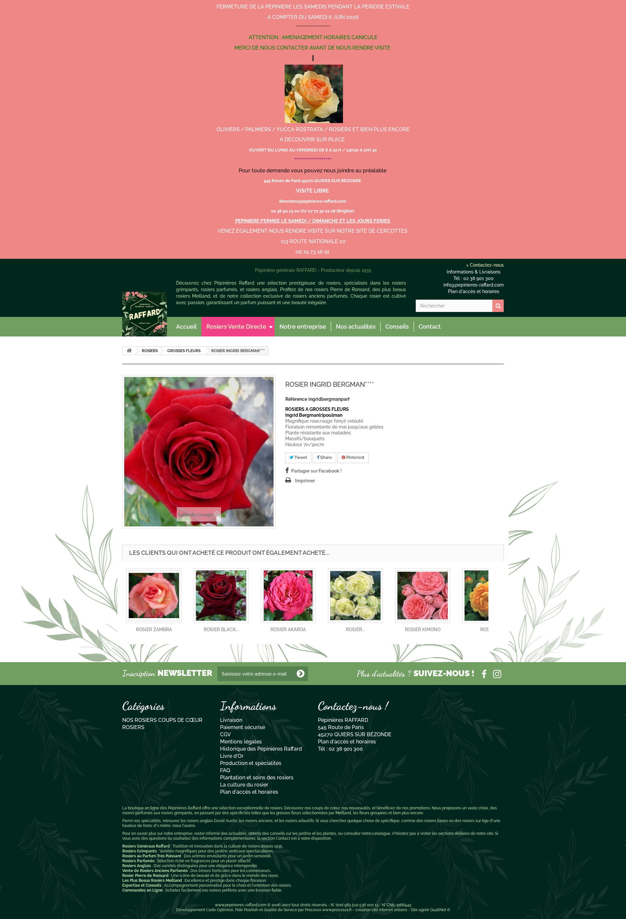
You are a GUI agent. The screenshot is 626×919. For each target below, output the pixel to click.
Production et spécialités (250, 763)
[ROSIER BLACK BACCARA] (221, 595)
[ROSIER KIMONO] (422, 595)
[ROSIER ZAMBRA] (154, 595)
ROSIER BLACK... (221, 629)
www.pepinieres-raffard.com (240, 905)
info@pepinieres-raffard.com (473, 285)
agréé (424, 910)
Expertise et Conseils (141, 885)
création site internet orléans (381, 910)
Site (414, 910)
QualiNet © (440, 910)
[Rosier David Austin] (144, 314)
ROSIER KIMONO (422, 629)
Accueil (186, 326)
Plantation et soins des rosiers (256, 777)
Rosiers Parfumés (138, 861)
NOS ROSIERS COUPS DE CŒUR (162, 720)
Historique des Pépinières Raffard (261, 749)
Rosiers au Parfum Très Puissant (151, 856)
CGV (225, 734)
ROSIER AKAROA (288, 629)
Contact (430, 326)
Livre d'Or (232, 756)
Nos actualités (356, 326)
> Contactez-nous (485, 265)
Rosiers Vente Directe (236, 326)
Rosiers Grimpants (139, 851)
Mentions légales (241, 742)
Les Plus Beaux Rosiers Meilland (152, 880)
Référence (296, 399)
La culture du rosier (244, 785)
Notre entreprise (302, 326)
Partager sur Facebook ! (316, 471)
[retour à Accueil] (129, 351)
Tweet (300, 457)
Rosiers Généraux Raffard (146, 846)
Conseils (397, 326)
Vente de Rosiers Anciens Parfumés (155, 870)
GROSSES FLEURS (184, 351)
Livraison (231, 720)
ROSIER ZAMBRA (154, 629)
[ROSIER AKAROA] (288, 595)
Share (325, 457)
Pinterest (355, 457)
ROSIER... (355, 629)
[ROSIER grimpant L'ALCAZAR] (355, 595)
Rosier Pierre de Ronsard (145, 875)
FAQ (225, 770)
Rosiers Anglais (136, 866)
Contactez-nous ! (353, 706)
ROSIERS (150, 351)
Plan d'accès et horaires (473, 291)
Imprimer (305, 480)
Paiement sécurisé (242, 727)
